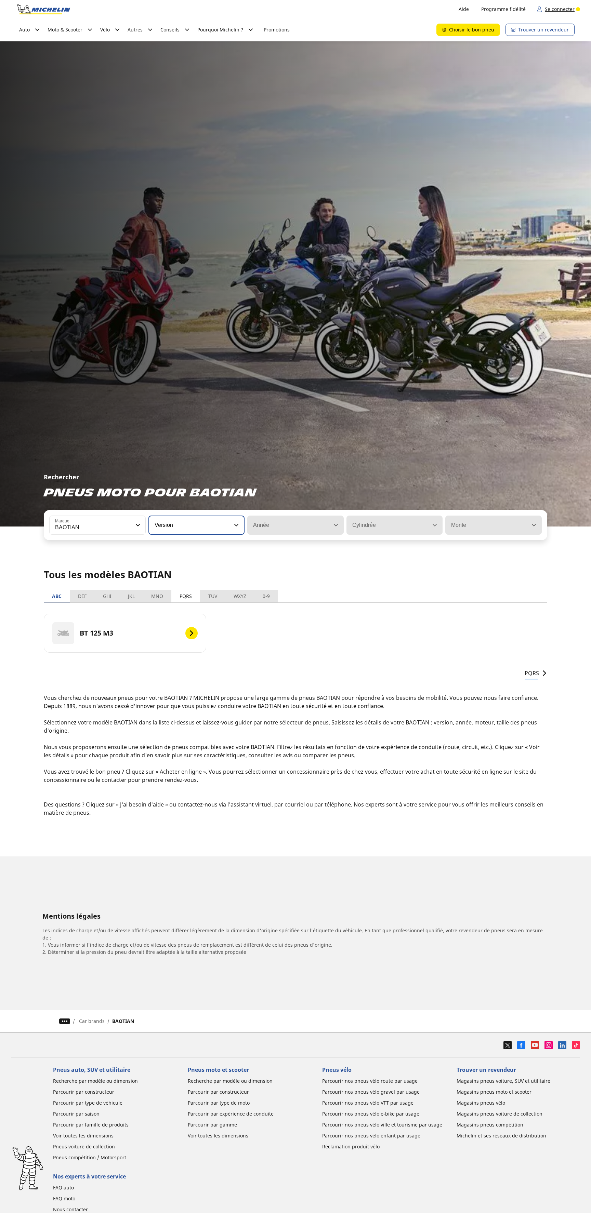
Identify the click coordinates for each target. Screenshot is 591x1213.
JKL (131, 596)
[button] (137, 525)
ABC (57, 596)
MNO (157, 596)
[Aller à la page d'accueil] (43, 9)
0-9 (266, 596)
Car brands (92, 1021)
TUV (212, 596)
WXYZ (240, 596)
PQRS (186, 596)
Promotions (277, 29)
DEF (82, 596)
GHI (107, 596)
